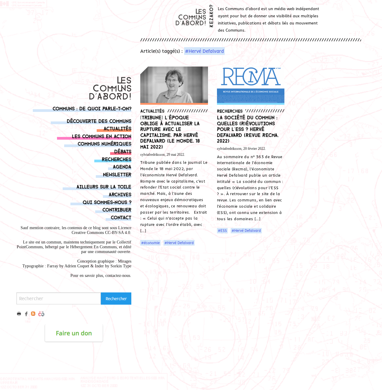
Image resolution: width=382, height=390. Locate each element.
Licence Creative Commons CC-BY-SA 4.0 (101, 230)
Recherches (116, 158)
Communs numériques (104, 143)
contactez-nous (117, 275)
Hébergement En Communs (93, 247)
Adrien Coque (76, 266)
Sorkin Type (120, 266)
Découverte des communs (99, 120)
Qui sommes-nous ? (107, 201)
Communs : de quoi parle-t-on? (92, 108)
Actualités (117, 128)
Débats (122, 151)
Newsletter (117, 174)
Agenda (122, 166)
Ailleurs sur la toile (103, 186)
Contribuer (116, 209)
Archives (120, 194)
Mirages (124, 261)
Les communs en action (101, 135)
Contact (121, 217)
